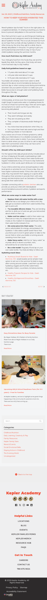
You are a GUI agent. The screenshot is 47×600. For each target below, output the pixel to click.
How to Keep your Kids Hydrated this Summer (23, 19)
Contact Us (23, 564)
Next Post (40, 287)
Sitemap (23, 588)
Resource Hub (23, 543)
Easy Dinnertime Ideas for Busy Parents (19, 333)
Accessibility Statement (16, 591)
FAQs (23, 547)
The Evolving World (11, 453)
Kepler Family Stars (11, 441)
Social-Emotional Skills (12, 447)
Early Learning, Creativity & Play (16, 436)
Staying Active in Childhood (14, 450)
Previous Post (7, 287)
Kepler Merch (23, 538)
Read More (7, 348)
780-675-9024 (23, 569)
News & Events (10, 444)
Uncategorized (9, 456)
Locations (23, 521)
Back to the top (25, 474)
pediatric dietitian (29, 185)
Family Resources (37, 14)
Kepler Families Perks (23, 534)
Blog (23, 525)
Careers (23, 560)
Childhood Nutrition (21, 14)
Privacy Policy (12, 588)
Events (24, 530)
